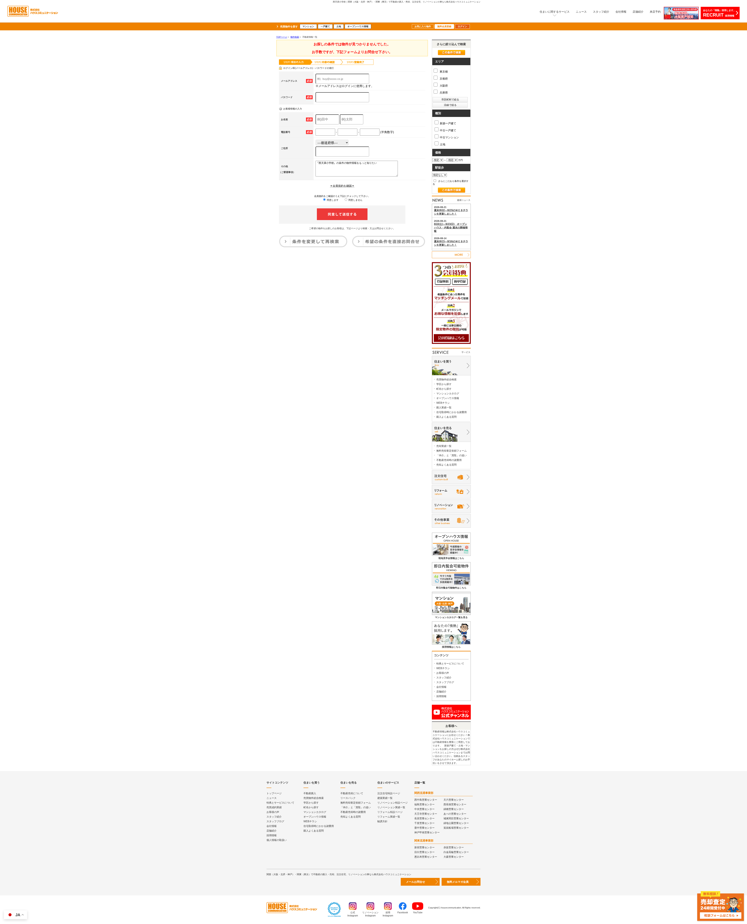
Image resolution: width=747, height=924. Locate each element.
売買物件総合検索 (446, 379)
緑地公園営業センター (456, 823)
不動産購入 (309, 793)
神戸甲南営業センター (427, 832)
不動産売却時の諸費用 (449, 460)
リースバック (348, 798)
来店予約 (655, 11)
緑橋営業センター (454, 809)
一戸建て (325, 26)
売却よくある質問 (446, 464)
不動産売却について (351, 793)
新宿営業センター (424, 847)
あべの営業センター (455, 813)
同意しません (355, 200)
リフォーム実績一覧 (388, 816)
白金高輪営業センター (456, 852)
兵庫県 (443, 92)
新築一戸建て (448, 123)
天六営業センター (454, 799)
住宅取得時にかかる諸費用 (451, 412)
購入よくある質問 (446, 416)
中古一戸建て (448, 130)
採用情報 (441, 696)
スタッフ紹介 (601, 11)
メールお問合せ (415, 881)
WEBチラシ (443, 402)
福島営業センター (424, 804)
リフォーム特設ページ (390, 812)
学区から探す (444, 384)
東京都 (443, 71)
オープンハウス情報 (357, 26)
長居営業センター (424, 818)
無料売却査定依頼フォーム (451, 450)
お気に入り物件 (423, 26)
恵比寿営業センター (425, 856)
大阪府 (443, 85)
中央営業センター (424, 809)
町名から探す (444, 388)
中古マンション (449, 137)
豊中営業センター (424, 827)
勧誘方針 (382, 821)
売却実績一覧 (444, 446)
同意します (332, 200)
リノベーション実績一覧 (391, 807)
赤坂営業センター (454, 847)
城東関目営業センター (456, 818)
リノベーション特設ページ (392, 802)
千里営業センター (424, 823)
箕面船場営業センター (456, 827)
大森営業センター (454, 856)
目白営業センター (424, 852)
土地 (338, 26)
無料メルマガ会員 (458, 881)
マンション (308, 26)
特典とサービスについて (450, 663)
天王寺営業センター (425, 813)
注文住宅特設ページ (388, 793)
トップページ (274, 793)
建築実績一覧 (385, 798)
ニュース (581, 11)
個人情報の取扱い (277, 840)
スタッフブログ (445, 682)
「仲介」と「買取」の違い (451, 455)
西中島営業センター (425, 799)
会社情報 (620, 11)
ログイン (462, 26)
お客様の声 (442, 672)
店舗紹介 (638, 11)
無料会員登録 (444, 26)
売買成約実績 (274, 807)
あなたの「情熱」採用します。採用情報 (719, 13)
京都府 (443, 78)
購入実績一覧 (444, 407)
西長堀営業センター (455, 804)
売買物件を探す (289, 26)
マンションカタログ (447, 393)
